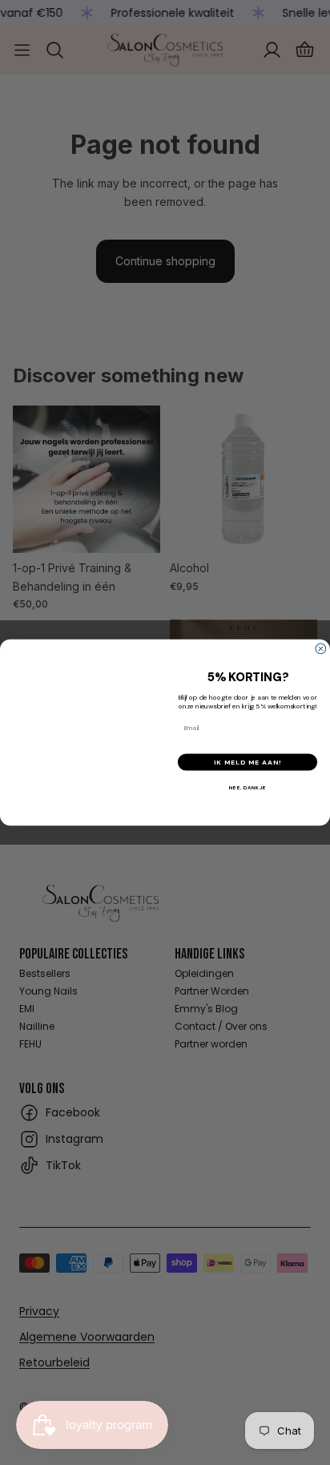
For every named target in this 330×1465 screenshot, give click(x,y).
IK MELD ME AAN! (247, 761)
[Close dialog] (321, 649)
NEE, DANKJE (247, 787)
